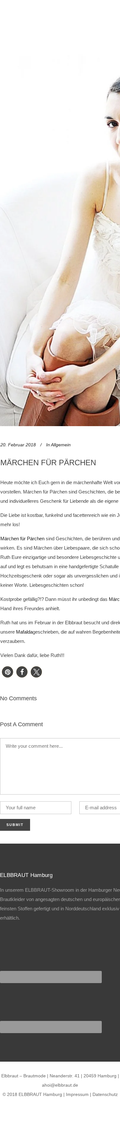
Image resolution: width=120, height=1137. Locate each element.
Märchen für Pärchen (22, 538)
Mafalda (24, 632)
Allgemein (61, 444)
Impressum (77, 1094)
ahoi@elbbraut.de (60, 1085)
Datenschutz (105, 1094)
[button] (7, 672)
